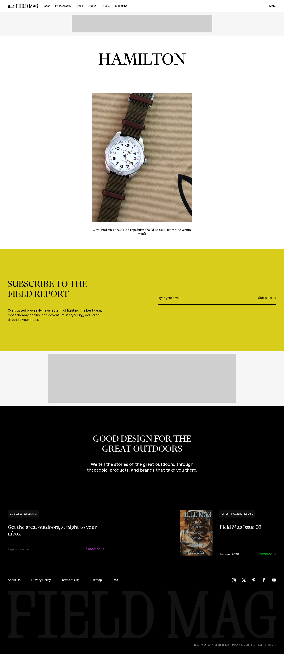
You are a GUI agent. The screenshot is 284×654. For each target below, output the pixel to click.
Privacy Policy (41, 580)
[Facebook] (264, 580)
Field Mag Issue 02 (240, 527)
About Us (14, 580)
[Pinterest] (254, 580)
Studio (106, 6)
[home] (23, 6)
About (92, 6)
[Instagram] (233, 580)
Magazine (121, 6)
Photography (63, 6)
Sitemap (96, 580)
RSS (116, 580)
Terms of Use (71, 580)
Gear (47, 6)
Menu (272, 6)
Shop (80, 6)
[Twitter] (243, 580)
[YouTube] (274, 580)
